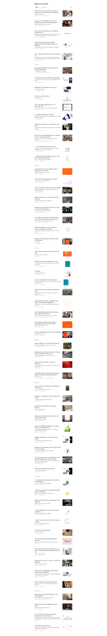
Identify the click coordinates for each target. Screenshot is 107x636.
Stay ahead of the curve (40, 333)
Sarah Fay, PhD (43, 15)
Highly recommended (39, 14)
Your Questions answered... (42, 625)
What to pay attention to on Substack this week (45, 355)
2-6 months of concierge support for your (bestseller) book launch (47, 80)
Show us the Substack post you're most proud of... (45, 345)
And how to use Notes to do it (41, 325)
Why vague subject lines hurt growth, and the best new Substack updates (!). (46, 190)
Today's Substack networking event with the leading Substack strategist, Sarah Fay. (48, 117)
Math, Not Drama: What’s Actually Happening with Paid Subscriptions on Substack (46, 44)
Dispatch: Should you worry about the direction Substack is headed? (46, 228)
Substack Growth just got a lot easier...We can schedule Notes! (47, 416)
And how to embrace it (39, 531)
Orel (48, 15)
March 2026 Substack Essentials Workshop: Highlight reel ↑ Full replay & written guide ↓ (47, 461)
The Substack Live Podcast (40, 71)
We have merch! (38, 97)
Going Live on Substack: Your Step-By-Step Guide (47, 396)
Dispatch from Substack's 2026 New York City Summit (46, 239)
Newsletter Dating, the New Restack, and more (47, 125)
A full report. (37, 242)
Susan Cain (47, 72)
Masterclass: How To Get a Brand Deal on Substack (47, 198)
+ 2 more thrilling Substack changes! (42, 389)
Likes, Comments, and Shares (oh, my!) (46, 582)
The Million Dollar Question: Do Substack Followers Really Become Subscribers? (47, 374)
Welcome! (37, 271)
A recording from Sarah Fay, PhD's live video (44, 220)
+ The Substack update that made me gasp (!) (44, 450)
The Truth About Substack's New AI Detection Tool (45, 105)
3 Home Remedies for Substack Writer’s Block (46, 605)
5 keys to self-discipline (40, 409)
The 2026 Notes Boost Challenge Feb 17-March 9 (46, 539)
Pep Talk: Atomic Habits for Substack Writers (45, 406)
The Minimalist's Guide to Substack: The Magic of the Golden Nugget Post (46, 301)
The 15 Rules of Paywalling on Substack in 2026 (47, 290)
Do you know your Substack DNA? (42, 180)
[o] (67, 13)
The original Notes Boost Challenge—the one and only (46, 542)
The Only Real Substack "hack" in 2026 (46, 179)
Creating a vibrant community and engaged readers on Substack (46, 584)
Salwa (46, 222)
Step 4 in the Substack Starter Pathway (43, 513)
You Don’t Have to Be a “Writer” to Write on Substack (47, 561)
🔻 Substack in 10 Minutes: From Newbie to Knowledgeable (47, 480)
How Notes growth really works (41, 254)
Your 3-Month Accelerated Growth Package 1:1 (47, 54)
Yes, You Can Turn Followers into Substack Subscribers (47, 386)
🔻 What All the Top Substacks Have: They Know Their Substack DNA (47, 157)
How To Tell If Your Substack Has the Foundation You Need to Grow (45, 615)
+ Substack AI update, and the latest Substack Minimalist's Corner (47, 231)
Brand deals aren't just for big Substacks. (43, 200)
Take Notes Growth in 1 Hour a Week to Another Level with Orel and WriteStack (47, 11)
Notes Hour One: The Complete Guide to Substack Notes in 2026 (46, 169)
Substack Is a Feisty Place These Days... (46, 87)
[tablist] (41, 7)
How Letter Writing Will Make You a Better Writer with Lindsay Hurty (47, 136)
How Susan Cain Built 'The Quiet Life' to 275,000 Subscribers (46, 68)
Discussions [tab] (44, 7)
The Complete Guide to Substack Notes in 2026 (47, 252)
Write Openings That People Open (45, 468)
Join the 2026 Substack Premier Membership (48, 332)
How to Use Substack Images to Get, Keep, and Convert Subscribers (47, 426)
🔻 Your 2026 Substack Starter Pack (45, 146)
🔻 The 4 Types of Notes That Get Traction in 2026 (47, 520)
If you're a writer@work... (42, 96)
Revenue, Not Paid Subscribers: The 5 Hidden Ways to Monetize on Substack (46, 21)
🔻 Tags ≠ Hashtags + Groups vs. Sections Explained (46, 510)
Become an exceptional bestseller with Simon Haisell (46, 595)
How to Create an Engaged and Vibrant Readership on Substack (46, 571)
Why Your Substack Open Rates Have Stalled (48, 187)
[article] (53, 14)
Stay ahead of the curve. (40, 272)
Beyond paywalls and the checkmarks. (43, 24)
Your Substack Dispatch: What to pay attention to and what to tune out (48, 128)
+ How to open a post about (41, 470)
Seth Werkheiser (50, 378)
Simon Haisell (48, 599)
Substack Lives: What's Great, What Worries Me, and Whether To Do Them (48, 352)
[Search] (71, 7)
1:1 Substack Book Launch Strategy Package (47, 78)
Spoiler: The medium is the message (42, 503)
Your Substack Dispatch (40, 89)
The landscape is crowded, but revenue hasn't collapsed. (47, 47)
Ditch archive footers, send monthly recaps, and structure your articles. (47, 264)
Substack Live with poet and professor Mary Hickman (46, 315)
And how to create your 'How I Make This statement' (46, 108)
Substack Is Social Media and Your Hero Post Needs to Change (48, 448)
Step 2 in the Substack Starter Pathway (43, 483)
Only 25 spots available (40, 553)
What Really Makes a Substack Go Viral (46, 261)
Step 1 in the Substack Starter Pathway (43, 159)
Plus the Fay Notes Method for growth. (43, 210)
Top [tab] (40, 7)
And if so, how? (38, 376)
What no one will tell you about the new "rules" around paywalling (46, 293)
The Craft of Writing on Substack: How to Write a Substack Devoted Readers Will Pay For (47, 550)
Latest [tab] (36, 7)
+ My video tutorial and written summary (43, 440)
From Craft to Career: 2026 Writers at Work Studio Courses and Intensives (47, 366)
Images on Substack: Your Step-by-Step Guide (46, 438)
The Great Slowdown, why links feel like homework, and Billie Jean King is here (48, 282)
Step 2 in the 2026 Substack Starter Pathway (44, 493)
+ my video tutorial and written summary (43, 399)
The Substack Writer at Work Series (42, 607)
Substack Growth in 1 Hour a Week (42, 172)
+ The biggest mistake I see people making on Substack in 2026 (47, 305)
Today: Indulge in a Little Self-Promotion (47, 343)
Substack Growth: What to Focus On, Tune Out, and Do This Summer (47, 208)
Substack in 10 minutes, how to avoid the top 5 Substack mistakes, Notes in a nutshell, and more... (47, 149)
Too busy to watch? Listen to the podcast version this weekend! (46, 139)
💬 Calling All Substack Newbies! (44, 114)
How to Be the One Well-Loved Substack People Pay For (46, 31)
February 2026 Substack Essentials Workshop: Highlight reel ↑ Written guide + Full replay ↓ (47, 574)
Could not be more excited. (40, 419)
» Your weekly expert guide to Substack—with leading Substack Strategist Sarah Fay (46, 430)
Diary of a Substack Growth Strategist (46, 280)
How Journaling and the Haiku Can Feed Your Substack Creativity (46, 312)
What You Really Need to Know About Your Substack (47, 501)
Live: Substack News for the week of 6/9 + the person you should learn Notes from (47, 218)
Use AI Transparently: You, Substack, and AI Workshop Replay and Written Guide (47, 458)
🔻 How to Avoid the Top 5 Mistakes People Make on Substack (47, 490)
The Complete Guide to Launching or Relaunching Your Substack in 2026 (46, 322)
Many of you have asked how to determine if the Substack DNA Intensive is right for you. (47, 628)
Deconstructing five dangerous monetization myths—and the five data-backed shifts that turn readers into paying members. (48, 35)
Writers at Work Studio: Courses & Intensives (45, 362)
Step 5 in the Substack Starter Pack (42, 523)
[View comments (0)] (44, 17)
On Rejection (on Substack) (42, 530)
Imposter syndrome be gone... (41, 563)
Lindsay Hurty (48, 141)
